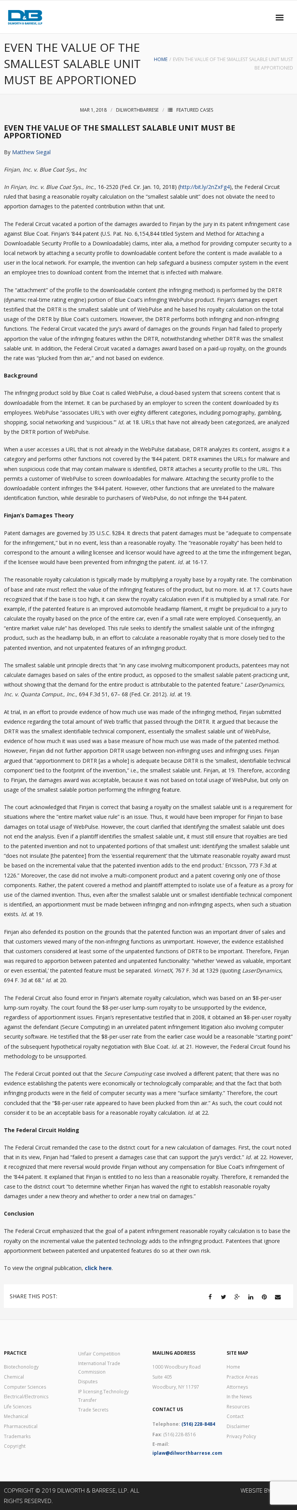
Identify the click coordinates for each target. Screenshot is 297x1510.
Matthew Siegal (32, 152)
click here (98, 1268)
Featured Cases (194, 110)
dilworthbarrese (137, 110)
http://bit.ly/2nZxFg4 (205, 186)
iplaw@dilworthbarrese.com (187, 1453)
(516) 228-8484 (198, 1424)
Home (160, 59)
